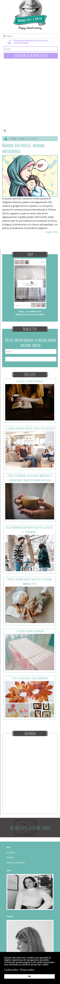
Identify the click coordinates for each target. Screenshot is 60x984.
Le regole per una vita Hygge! (29, 381)
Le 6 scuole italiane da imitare (30, 631)
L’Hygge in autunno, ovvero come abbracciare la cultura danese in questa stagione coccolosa (29, 478)
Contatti (10, 857)
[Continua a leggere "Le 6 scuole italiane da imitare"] (29, 651)
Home (14, 139)
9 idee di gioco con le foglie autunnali (30, 678)
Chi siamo (11, 852)
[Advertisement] (30, 95)
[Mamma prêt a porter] (30, 15)
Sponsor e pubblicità (16, 862)
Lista (22, 139)
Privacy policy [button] (27, 969)
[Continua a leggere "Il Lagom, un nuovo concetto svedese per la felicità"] (29, 449)
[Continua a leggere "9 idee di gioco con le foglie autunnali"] (29, 699)
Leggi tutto (51, 231)
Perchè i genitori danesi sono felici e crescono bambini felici (30, 581)
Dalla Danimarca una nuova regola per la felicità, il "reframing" (29, 529)
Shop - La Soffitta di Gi (30, 311)
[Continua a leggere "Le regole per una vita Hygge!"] (29, 402)
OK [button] (29, 976)
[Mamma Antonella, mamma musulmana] (30, 176)
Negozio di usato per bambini (30, 314)
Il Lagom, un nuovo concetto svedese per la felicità (30, 428)
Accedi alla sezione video (30, 827)
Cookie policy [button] (11, 969)
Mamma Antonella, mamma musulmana (23, 148)
